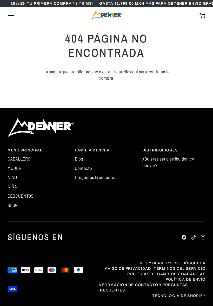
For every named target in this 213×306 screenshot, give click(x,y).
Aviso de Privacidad (128, 268)
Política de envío (185, 279)
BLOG (13, 205)
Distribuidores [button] (160, 150)
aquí (134, 71)
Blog (79, 158)
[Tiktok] (193, 237)
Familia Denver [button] (92, 150)
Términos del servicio (179, 268)
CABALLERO (19, 158)
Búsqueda (193, 263)
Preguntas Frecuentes (95, 177)
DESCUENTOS (21, 195)
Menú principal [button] (25, 150)
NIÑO (12, 177)
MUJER (14, 168)
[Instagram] (203, 237)
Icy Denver (156, 263)
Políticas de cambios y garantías (166, 274)
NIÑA (12, 186)
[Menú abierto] (15, 15)
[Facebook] (184, 237)
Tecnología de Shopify (178, 296)
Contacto (83, 168)
